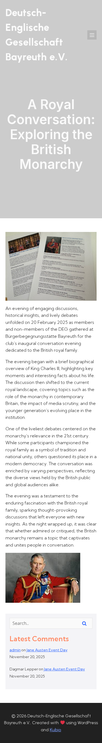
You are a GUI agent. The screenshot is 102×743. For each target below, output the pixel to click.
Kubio (55, 729)
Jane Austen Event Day (47, 649)
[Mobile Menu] (92, 35)
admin (15, 649)
